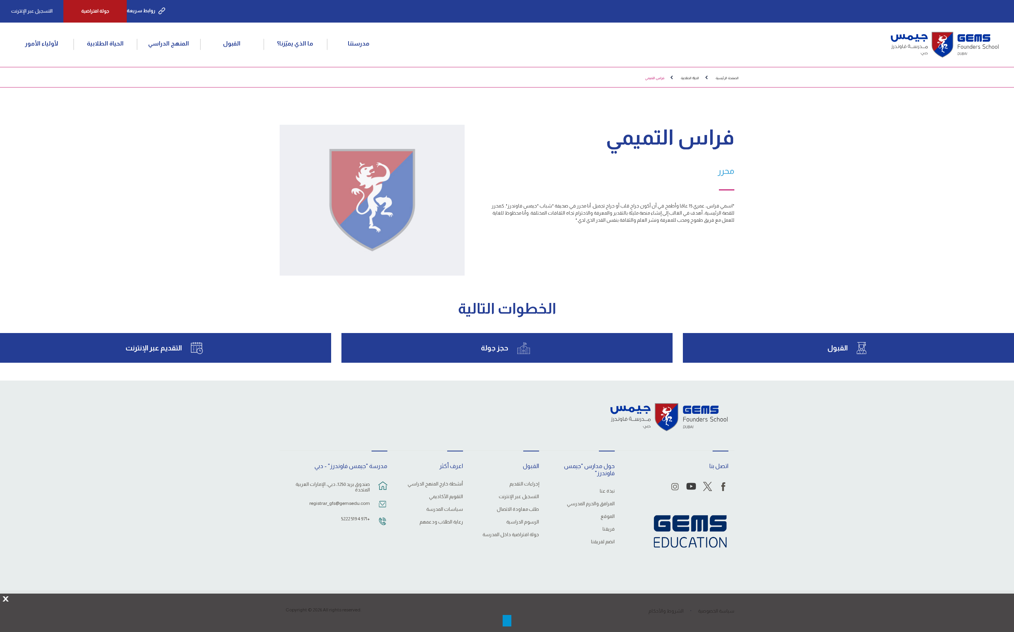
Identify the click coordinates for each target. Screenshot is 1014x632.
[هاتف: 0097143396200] (382, 525)
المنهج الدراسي (168, 43)
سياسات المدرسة (444, 509)
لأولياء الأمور (41, 43)
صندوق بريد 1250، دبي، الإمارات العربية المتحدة (332, 487)
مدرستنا (359, 43)
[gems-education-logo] (690, 532)
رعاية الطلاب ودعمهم (441, 522)
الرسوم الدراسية (522, 522)
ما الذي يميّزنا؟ (295, 43)
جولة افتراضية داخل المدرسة (510, 534)
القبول (231, 43)
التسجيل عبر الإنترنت (32, 11)
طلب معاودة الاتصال (518, 509)
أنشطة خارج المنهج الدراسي (435, 484)
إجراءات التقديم (524, 484)
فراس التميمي (654, 78)
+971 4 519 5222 (355, 519)
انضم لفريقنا (603, 541)
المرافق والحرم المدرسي (591, 503)
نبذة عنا (607, 491)
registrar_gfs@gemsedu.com (339, 503)
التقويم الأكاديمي (446, 496)
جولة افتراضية (95, 11)
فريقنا (608, 529)
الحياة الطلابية (105, 43)
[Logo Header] (944, 44)
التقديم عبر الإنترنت (154, 348)
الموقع (607, 516)
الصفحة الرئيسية (727, 78)
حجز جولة (494, 348)
